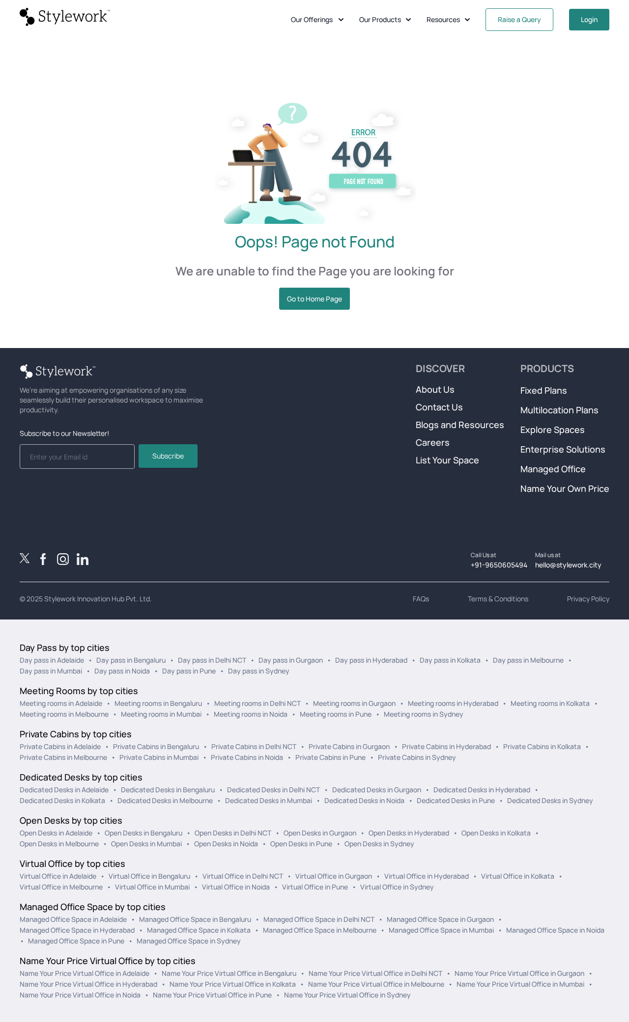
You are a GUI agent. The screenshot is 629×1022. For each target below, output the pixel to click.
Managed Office (553, 469)
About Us (435, 389)
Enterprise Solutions (562, 449)
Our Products (380, 19)
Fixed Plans (543, 390)
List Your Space (447, 460)
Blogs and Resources (460, 424)
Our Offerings (312, 19)
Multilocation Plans (559, 410)
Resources (443, 19)
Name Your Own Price (564, 488)
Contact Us (439, 407)
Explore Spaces (552, 429)
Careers (433, 442)
